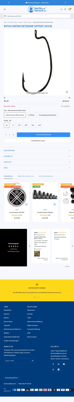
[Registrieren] (32, 360)
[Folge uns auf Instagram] (58, 364)
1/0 (19, 125)
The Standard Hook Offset (47, 115)
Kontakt (30, 314)
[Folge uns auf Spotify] (58, 369)
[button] (29, 246)
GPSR (6, 168)
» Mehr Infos (44, 2)
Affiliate (6, 333)
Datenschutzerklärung (34, 321)
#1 (13, 125)
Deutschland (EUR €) (11, 378)
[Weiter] (69, 97)
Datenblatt (8, 156)
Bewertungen (32, 337)
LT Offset (31, 115)
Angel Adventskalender (12, 337)
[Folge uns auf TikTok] (53, 369)
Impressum (31, 310)
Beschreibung (9, 150)
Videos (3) (7, 162)
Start (5, 22)
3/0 (33, 125)
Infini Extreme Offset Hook (15, 115)
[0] (65, 9)
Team (29, 318)
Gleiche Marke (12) (46, 176)
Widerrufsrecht (32, 325)
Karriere (6, 314)
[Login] (61, 9)
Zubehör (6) (8, 176)
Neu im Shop (8, 321)
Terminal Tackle (12, 22)
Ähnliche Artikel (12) (26, 176)
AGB (28, 333)
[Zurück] (4, 97)
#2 (7, 125)
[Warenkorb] (69, 9)
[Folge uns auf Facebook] (53, 364)
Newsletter (7, 310)
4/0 (39, 125)
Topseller (7, 325)
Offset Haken (28, 22)
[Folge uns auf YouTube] (63, 364)
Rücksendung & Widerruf (12, 329)
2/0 (26, 125)
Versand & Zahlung (33, 329)
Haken (21, 22)
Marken (6, 318)
